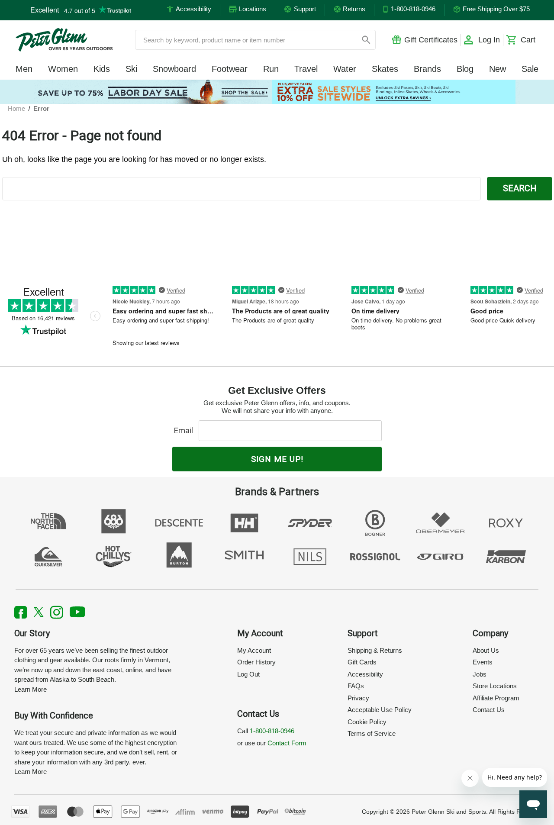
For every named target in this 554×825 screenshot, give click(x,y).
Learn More (30, 689)
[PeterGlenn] (64, 40)
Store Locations (495, 686)
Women (63, 69)
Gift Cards (362, 662)
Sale (530, 69)
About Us (486, 650)
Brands (427, 69)
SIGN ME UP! (277, 459)
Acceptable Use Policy (380, 709)
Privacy (358, 698)
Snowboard (174, 69)
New (497, 69)
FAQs (356, 686)
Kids (101, 69)
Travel (306, 69)
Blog (465, 69)
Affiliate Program (496, 698)
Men (24, 69)
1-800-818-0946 (272, 731)
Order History (256, 662)
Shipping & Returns (375, 650)
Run (271, 69)
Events (483, 662)
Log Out (248, 674)
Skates (385, 69)
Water (344, 69)
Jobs (479, 674)
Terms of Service (372, 733)
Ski (131, 69)
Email (185, 430)
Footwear (230, 69)
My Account (254, 650)
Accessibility (365, 674)
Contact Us (489, 709)
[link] (277, 92)
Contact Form (286, 743)
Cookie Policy (367, 721)
